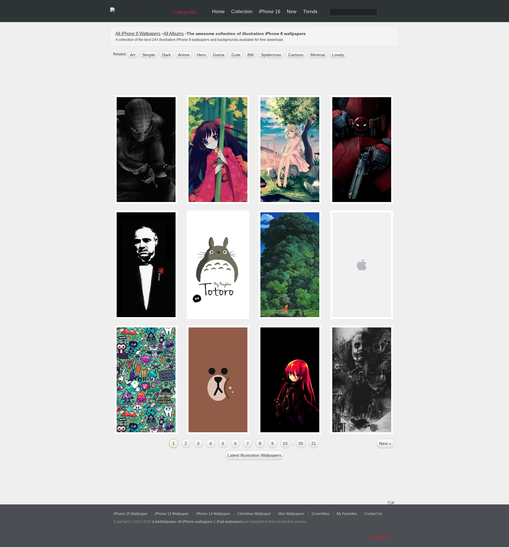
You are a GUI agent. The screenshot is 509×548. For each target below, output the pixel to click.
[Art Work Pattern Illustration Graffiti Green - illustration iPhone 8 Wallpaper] (146, 379)
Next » (385, 443)
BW (250, 54)
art (132, 54)
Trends (310, 11)
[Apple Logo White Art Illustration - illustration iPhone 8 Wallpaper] (361, 264)
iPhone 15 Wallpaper (131, 514)
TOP (390, 503)
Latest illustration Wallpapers (254, 455)
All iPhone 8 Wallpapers (138, 33)
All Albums (173, 33)
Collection (241, 11)
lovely (338, 54)
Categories (184, 12)
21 (313, 443)
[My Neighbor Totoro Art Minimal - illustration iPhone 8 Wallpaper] (218, 264)
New (292, 11)
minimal (317, 54)
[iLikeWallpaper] (139, 10)
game (218, 54)
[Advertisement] (258, 77)
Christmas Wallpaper (254, 514)
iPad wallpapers (230, 522)
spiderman (271, 54)
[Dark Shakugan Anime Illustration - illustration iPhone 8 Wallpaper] (289, 379)
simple (148, 54)
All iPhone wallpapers (195, 522)
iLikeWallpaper (164, 522)
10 (285, 443)
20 (300, 443)
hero (201, 54)
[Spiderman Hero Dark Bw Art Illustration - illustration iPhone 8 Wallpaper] (146, 149)
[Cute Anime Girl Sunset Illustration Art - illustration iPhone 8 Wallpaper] (289, 149)
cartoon (295, 54)
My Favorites (347, 514)
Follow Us (381, 537)
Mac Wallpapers (291, 514)
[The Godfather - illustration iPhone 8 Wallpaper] (146, 264)
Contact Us (373, 514)
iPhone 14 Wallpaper (213, 514)
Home (218, 11)
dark (166, 54)
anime (184, 54)
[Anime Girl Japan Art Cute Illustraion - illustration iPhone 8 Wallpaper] (218, 149)
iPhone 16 (269, 11)
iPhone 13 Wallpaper (172, 514)
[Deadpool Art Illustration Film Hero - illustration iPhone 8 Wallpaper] (361, 149)
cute (236, 54)
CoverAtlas (320, 514)
